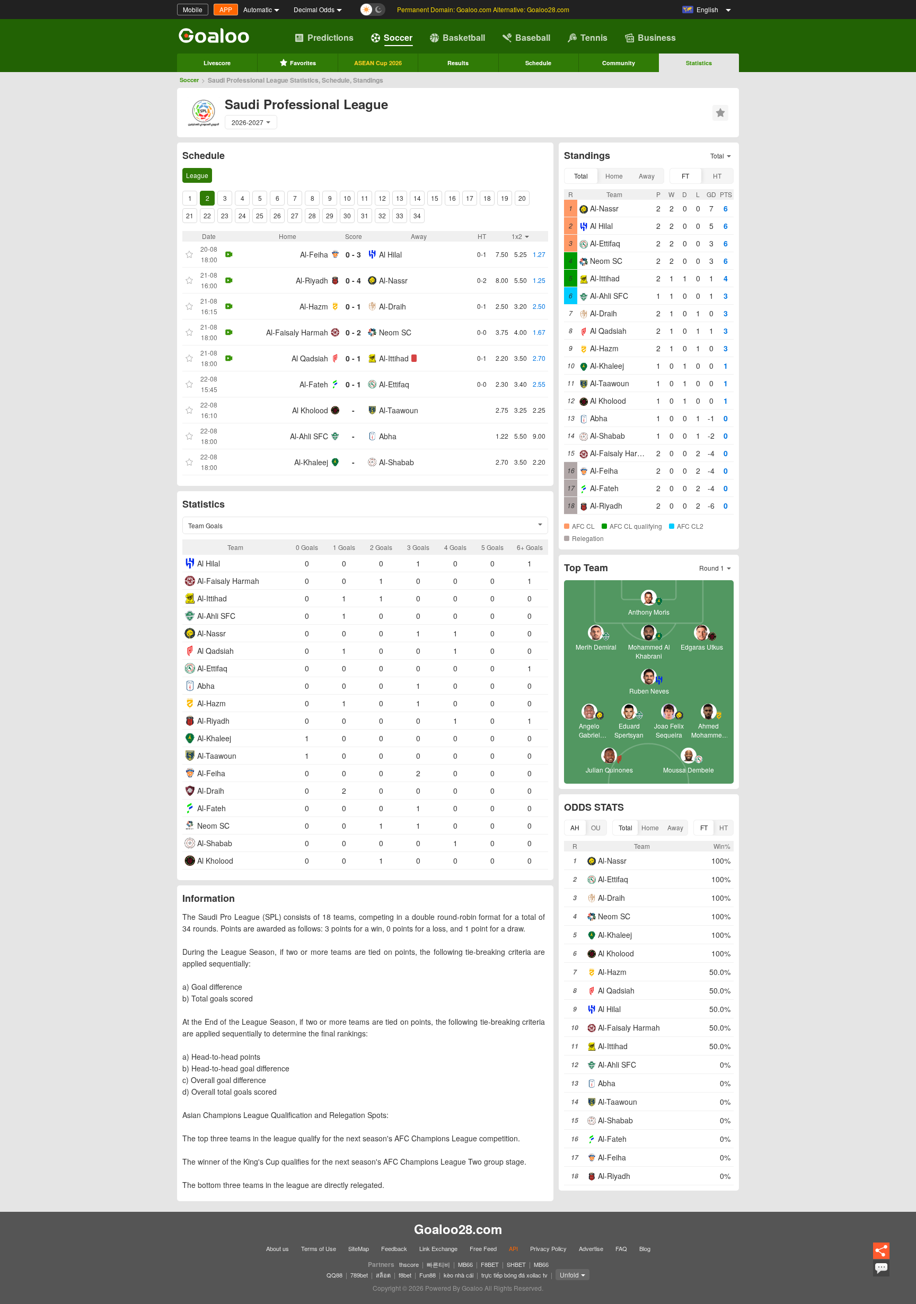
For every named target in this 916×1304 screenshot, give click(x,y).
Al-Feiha (314, 254)
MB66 (465, 1264)
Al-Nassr (393, 280)
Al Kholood (310, 410)
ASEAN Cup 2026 (378, 63)
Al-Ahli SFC (309, 436)
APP (225, 9)
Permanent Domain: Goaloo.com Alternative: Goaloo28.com (483, 9)
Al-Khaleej (311, 462)
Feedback (394, 1248)
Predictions (330, 37)
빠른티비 (438, 1264)
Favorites (303, 63)
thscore (409, 1264)
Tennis (593, 37)
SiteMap (358, 1248)
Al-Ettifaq (394, 384)
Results (458, 63)
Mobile (192, 9)
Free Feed (483, 1248)
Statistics (699, 63)
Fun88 (427, 1275)
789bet (359, 1275)
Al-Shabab (396, 462)
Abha (388, 436)
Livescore (217, 63)
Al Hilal (390, 254)
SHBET (516, 1264)
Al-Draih (392, 306)
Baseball (532, 37)
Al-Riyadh (312, 280)
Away (647, 175)
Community (618, 63)
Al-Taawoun (398, 410)
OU (596, 827)
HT (717, 175)
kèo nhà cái (458, 1275)
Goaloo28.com (458, 1229)
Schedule (538, 63)
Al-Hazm (314, 306)
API (513, 1248)
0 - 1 (353, 306)
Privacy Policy (548, 1248)
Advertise (591, 1248)
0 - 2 (353, 332)
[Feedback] (881, 1275)
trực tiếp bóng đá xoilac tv (514, 1275)
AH (574, 827)
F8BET (490, 1264)
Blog (644, 1248)
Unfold (569, 1274)
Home (614, 175)
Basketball (464, 37)
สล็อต (383, 1275)
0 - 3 (353, 254)
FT (685, 175)
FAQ (621, 1248)
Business (657, 37)
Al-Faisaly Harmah (297, 332)
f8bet (405, 1275)
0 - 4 (353, 280)
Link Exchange (438, 1248)
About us (277, 1248)
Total (581, 175)
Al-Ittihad (394, 358)
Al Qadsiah (310, 358)
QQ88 (334, 1275)
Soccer (398, 37)
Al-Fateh (314, 384)
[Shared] (881, 1257)
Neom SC (395, 332)
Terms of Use (318, 1248)
